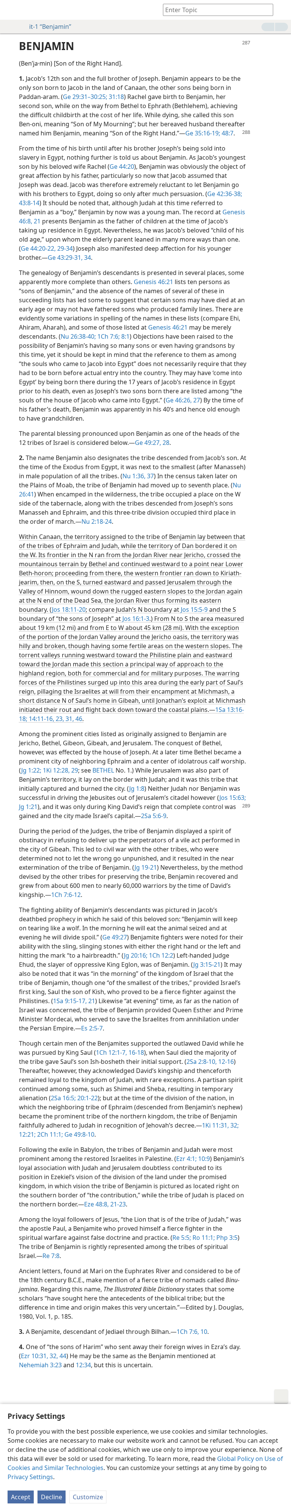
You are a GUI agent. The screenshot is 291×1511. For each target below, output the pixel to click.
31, (69, 719)
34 (87, 257)
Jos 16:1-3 (135, 618)
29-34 (64, 248)
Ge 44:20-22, (38, 248)
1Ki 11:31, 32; (220, 1125)
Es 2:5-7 (92, 1028)
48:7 (226, 133)
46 (78, 719)
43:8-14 (29, 203)
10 (203, 1331)
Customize (88, 1497)
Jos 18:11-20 (69, 609)
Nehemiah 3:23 (40, 1365)
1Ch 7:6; (108, 336)
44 (62, 1356)
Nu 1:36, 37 (138, 476)
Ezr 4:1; (186, 1158)
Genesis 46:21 (153, 282)
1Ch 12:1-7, (111, 1052)
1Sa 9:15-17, (70, 1001)
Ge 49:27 (114, 937)
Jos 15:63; (232, 797)
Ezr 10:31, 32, (39, 1356)
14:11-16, (40, 719)
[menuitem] (11, 10)
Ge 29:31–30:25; (85, 97)
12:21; (27, 1134)
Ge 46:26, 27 (183, 400)
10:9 (203, 1158)
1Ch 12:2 (160, 955)
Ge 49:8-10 (78, 1134)
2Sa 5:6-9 (153, 816)
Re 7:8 (50, 1256)
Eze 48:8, (96, 1204)
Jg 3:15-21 (207, 964)
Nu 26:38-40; (78, 336)
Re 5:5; (181, 1237)
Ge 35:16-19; (202, 133)
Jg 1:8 (136, 788)
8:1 (125, 336)
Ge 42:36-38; (224, 194)
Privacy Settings (30, 1477)
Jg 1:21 (28, 807)
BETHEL (103, 770)
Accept (20, 1497)
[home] (11, 10)
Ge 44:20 (122, 166)
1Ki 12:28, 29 (59, 770)
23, (59, 719)
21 (36, 221)
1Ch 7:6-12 (66, 895)
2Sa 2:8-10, (201, 1061)
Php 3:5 (226, 1237)
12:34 (83, 1365)
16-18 (135, 1052)
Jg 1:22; (31, 770)
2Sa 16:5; (63, 1098)
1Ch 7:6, (188, 1331)
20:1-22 (87, 1098)
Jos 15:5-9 (194, 609)
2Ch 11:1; (49, 1134)
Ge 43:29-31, (65, 257)
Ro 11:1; (203, 1237)
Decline (51, 1497)
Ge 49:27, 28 (152, 442)
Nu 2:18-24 (96, 521)
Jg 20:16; (135, 955)
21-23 (117, 1204)
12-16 (225, 1061)
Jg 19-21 (146, 867)
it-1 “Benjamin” (50, 26)
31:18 (115, 97)
